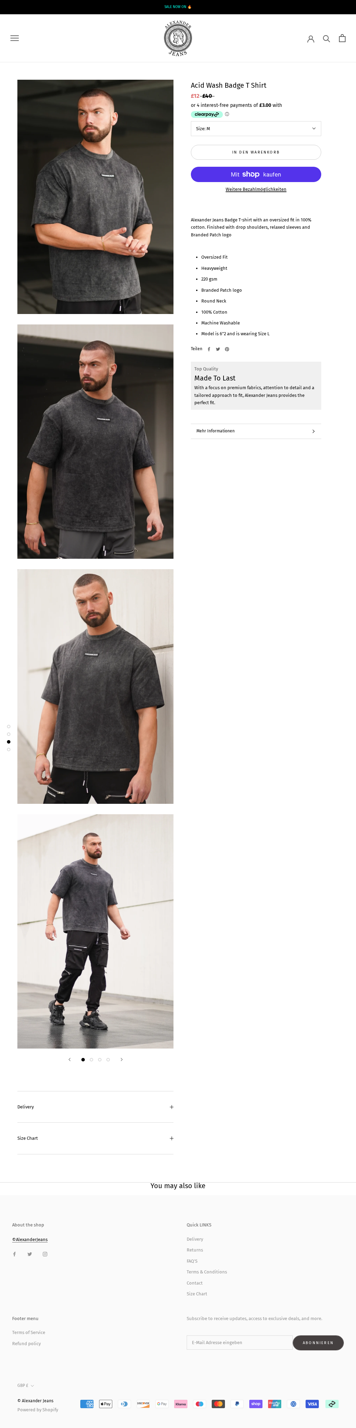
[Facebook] (209, 349)
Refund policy (26, 1343)
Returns (195, 1250)
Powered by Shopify (37, 1409)
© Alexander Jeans (35, 1400)
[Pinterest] (227, 349)
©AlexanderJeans (30, 1239)
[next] (292, 6)
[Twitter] (218, 349)
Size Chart (27, 1138)
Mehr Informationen (215, 431)
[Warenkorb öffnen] (342, 38)
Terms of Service (28, 1332)
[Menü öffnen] (14, 38)
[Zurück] (69, 1059)
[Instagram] (45, 1253)
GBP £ (22, 1385)
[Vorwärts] (122, 1059)
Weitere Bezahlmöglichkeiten (256, 189)
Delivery (25, 1106)
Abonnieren (318, 1343)
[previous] (63, 6)
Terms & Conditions (207, 1271)
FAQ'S (192, 1261)
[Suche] (326, 38)
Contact (195, 1283)
